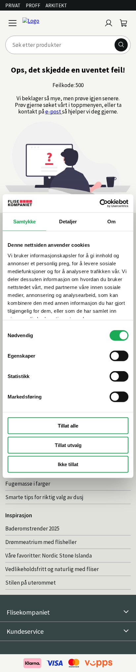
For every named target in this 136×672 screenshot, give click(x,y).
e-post (53, 111)
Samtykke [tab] (24, 221)
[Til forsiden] (60, 23)
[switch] (119, 356)
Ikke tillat (68, 464)
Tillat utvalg (68, 445)
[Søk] (121, 44)
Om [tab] (111, 221)
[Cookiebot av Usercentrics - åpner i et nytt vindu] (99, 203)
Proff (33, 5)
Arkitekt (56, 5)
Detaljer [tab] (68, 221)
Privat (12, 5)
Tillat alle (68, 426)
